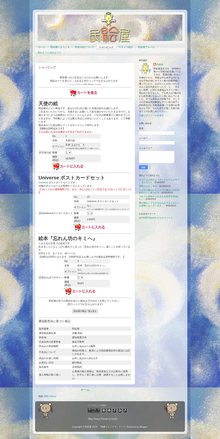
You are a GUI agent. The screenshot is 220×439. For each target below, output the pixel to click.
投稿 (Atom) (50, 396)
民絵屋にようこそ (60, 47)
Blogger (143, 427)
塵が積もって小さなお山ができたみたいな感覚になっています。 (159, 204)
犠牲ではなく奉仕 (148, 186)
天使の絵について (84, 47)
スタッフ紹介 (126, 47)
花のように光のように (50, 52)
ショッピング (106, 47)
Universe (43, 182)
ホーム (41, 47)
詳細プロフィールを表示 (151, 115)
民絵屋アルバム (146, 47)
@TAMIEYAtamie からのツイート (156, 218)
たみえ (160, 64)
